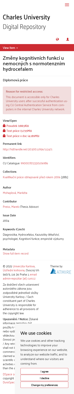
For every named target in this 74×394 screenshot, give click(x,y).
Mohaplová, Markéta (15, 192)
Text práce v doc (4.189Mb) (22, 135)
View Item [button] (9, 47)
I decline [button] (44, 377)
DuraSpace (9, 382)
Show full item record (15, 253)
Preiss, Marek (11, 206)
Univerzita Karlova (24, 266)
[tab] (37, 163)
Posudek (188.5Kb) (17, 125)
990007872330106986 (34, 163)
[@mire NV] (60, 270)
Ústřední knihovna (14, 270)
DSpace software (13, 374)
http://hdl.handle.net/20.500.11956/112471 (27, 149)
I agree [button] (44, 371)
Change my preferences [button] (44, 384)
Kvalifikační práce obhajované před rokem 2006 (31, 177)
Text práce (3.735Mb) (19, 130)
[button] (57, 39)
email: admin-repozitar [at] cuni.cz (20, 276)
